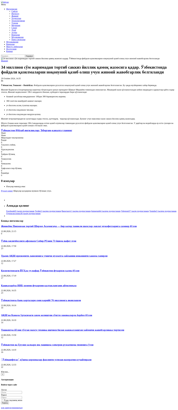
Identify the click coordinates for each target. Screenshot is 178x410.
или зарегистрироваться (11, 408)
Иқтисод (15, 14)
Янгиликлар (11, 9)
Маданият (15, 25)
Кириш (9, 51)
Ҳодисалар (16, 18)
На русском (11, 49)
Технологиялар (18, 21)
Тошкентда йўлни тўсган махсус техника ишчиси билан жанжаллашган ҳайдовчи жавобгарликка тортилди (62, 330)
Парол (4, 395)
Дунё (13, 30)
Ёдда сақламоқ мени (13, 400)
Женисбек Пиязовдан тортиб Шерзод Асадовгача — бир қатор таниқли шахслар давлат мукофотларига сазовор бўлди (69, 226)
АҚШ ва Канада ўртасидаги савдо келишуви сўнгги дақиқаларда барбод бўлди (46, 315)
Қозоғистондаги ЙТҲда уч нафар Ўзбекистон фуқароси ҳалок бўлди (40, 270)
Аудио (14, 32)
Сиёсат (14, 11)
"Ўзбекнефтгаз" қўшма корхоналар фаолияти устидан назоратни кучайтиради (46, 359)
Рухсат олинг (7, 191)
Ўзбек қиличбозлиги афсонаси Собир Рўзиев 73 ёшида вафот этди (38, 241)
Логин (4, 390)
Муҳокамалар (17, 37)
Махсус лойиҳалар (14, 46)
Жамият (15, 16)
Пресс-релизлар (18, 39)
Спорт (14, 28)
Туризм (14, 23)
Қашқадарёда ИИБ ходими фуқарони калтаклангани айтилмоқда (38, 285)
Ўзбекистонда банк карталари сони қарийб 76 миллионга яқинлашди (41, 300)
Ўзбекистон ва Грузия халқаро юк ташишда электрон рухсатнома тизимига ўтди (47, 344)
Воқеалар (15, 35)
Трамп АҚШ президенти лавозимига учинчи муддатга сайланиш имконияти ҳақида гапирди (54, 255)
